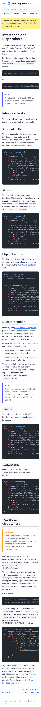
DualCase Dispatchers (27, 265)
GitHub (7, 14)
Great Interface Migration (25, 328)
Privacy (25, 701)
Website (33, 14)
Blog (24, 14)
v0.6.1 (25, 397)
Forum (16, 14)
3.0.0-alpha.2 (28, 23)
